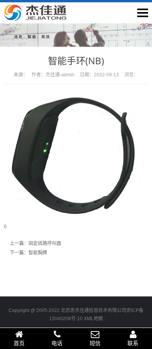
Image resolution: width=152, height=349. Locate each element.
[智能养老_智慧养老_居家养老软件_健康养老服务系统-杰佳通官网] (35, 16)
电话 (56, 343)
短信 (95, 343)
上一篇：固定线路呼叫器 (35, 243)
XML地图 (93, 318)
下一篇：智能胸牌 (28, 253)
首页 (19, 343)
